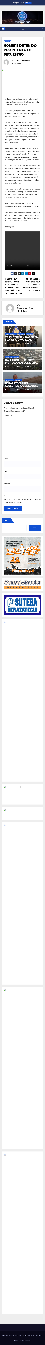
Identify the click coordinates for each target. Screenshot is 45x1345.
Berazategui (9, 380)
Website (7, 484)
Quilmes (16, 357)
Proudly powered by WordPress (12, 1335)
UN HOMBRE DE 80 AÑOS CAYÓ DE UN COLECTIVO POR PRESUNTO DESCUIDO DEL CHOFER (31, 284)
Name (6, 459)
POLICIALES (7, 41)
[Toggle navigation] (23, 28)
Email (6, 471)
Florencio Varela (11, 334)
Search (6, 520)
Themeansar (38, 1335)
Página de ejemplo (25, 1340)
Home (16, 1340)
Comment (8, 416)
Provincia (30, 334)
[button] (42, 29)
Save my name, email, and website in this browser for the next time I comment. (22, 500)
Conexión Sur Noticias (22, 60)
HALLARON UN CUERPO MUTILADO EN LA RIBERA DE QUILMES (21, 363)
